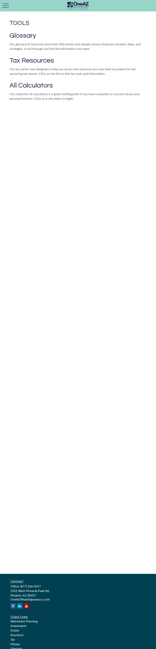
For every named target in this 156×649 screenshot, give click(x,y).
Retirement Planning (23, 621)
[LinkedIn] (19, 605)
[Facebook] (13, 605)
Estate (14, 630)
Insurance (16, 635)
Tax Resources (32, 60)
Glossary (23, 35)
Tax (12, 639)
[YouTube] (26, 605)
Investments (18, 626)
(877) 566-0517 (30, 586)
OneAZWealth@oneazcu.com (30, 599)
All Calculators (31, 85)
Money (15, 644)
